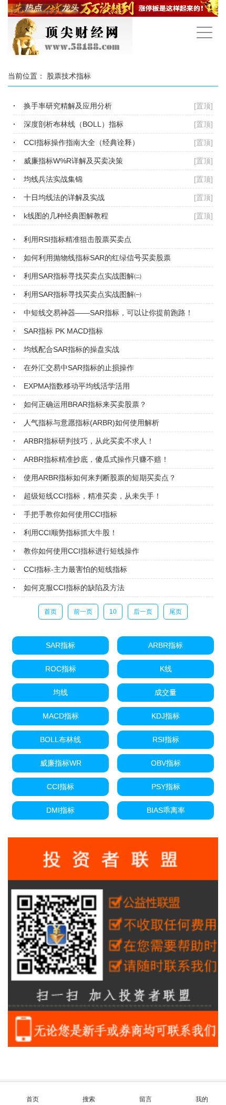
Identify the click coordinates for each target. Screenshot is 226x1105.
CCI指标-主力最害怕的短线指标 (75, 569)
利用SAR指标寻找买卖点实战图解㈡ (82, 276)
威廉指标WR (60, 763)
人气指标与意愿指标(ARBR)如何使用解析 (91, 422)
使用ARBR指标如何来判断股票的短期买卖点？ (100, 477)
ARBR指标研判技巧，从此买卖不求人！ (89, 441)
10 (113, 611)
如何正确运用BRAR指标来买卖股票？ (85, 404)
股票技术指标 (69, 76)
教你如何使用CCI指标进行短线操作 (81, 551)
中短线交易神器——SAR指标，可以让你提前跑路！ (108, 312)
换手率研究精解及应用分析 (68, 106)
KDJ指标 (165, 716)
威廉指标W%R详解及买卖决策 (73, 161)
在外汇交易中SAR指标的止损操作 (79, 367)
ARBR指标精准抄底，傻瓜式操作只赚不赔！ (96, 459)
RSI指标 (165, 739)
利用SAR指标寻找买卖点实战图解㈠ (82, 294)
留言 (145, 1099)
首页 (50, 611)
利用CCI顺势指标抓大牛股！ (70, 532)
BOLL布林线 (60, 739)
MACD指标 (61, 716)
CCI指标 (60, 786)
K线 (166, 669)
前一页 (83, 611)
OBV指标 (166, 763)
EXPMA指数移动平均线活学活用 (77, 386)
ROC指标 (60, 669)
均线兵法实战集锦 (53, 179)
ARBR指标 (165, 645)
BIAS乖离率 (166, 810)
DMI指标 (60, 810)
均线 (60, 692)
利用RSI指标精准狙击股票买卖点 (77, 239)
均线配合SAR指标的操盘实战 (71, 349)
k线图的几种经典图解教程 (66, 216)
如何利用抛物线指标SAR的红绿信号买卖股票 (97, 257)
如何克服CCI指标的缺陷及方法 (74, 587)
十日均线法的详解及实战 (64, 197)
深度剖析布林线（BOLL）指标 (74, 124)
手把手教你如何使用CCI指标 (70, 514)
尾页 (175, 611)
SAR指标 (60, 645)
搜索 (89, 1099)
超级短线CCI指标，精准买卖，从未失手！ (92, 496)
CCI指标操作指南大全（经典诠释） (81, 142)
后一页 (142, 611)
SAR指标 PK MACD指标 (63, 331)
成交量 (166, 692)
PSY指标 (165, 786)
